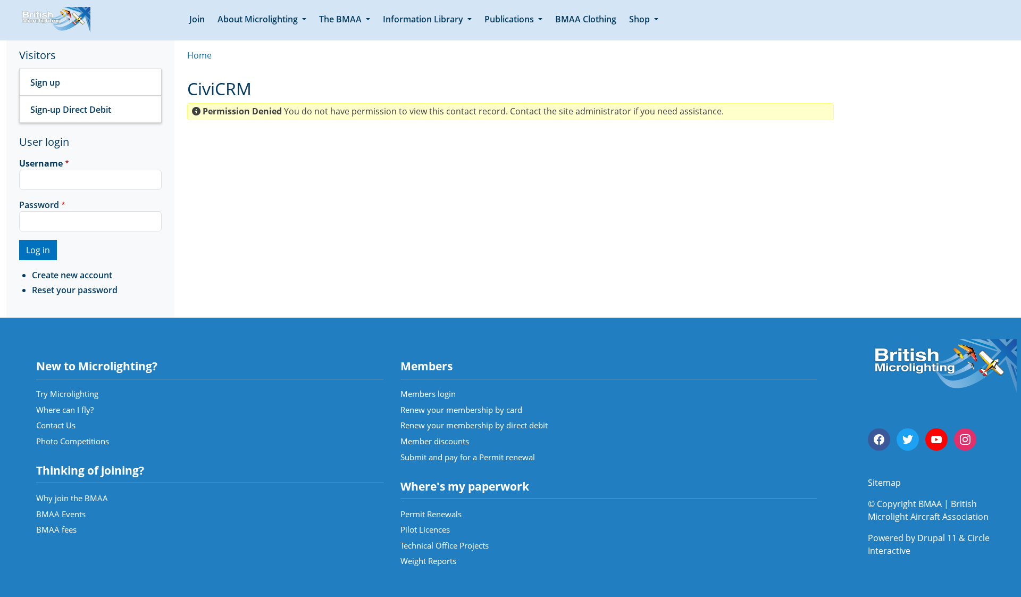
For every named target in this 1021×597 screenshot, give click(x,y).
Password (39, 205)
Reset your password (75, 290)
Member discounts (434, 441)
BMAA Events (61, 514)
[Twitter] (908, 439)
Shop (640, 19)
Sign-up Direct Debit (70, 109)
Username (41, 163)
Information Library (424, 19)
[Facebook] (879, 439)
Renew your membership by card (461, 409)
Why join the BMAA (72, 498)
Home (199, 55)
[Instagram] (965, 439)
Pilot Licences (425, 529)
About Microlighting (258, 19)
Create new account (72, 275)
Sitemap (884, 482)
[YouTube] (936, 439)
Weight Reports (428, 560)
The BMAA (341, 19)
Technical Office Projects (444, 545)
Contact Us (56, 425)
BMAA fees (56, 529)
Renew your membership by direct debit (474, 425)
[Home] (54, 20)
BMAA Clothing (585, 19)
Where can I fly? (65, 409)
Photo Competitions (72, 441)
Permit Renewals (431, 514)
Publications (510, 19)
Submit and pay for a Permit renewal (467, 457)
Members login (428, 393)
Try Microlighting (67, 393)
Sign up (45, 82)
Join (197, 19)
